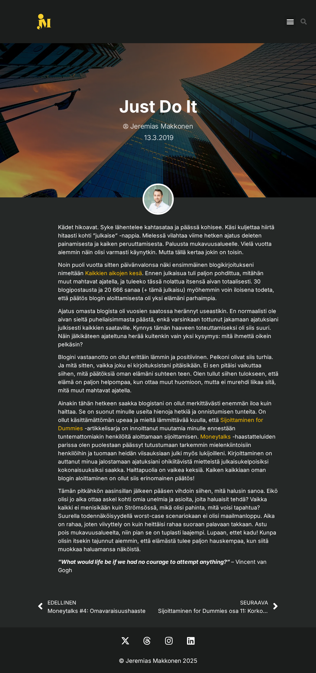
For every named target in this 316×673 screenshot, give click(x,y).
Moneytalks (215, 436)
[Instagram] (169, 641)
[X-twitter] (125, 641)
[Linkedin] (191, 641)
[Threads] (147, 641)
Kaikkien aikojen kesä (113, 273)
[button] (290, 21)
